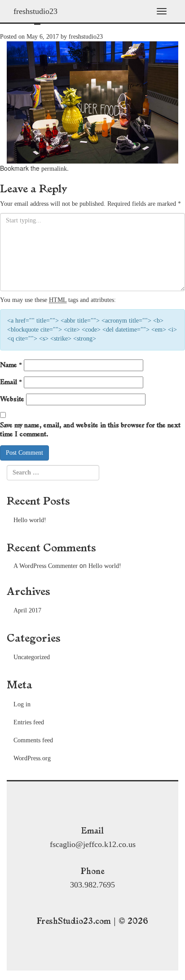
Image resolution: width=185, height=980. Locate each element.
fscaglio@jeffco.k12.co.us (93, 844)
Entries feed (28, 722)
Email (11, 382)
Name (11, 364)
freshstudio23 (35, 11)
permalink (54, 168)
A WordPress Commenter (45, 566)
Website (12, 399)
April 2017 (27, 610)
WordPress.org (32, 758)
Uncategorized (31, 657)
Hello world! (29, 520)
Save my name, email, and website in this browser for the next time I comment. (90, 429)
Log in (22, 704)
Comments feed (33, 740)
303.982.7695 (92, 884)
